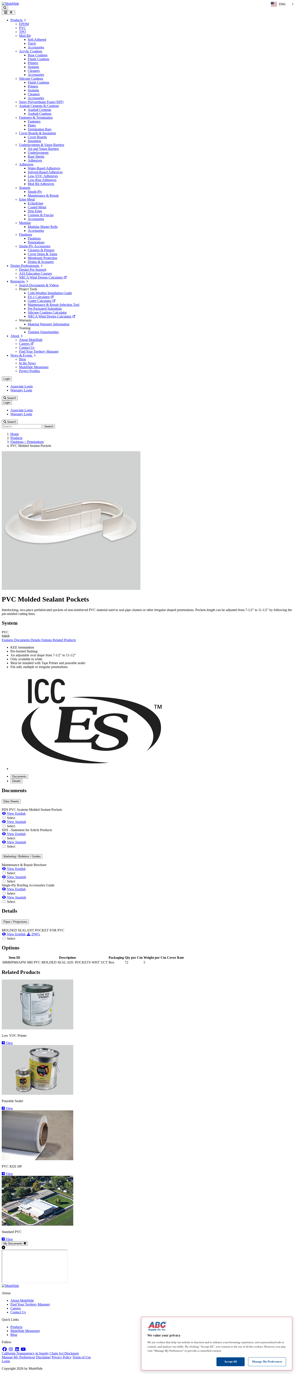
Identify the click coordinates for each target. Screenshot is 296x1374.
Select (11, 818)
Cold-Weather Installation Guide (50, 293)
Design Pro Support (32, 269)
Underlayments (38, 152)
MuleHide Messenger (34, 367)
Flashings (25, 234)
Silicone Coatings (31, 78)
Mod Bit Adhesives (41, 184)
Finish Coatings (38, 59)
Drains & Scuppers (41, 262)
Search (11, 398)
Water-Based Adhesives (44, 168)
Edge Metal (27, 199)
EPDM (24, 24)
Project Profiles (29, 371)
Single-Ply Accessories (34, 246)
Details (36, 640)
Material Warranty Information (48, 324)
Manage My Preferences (18, 1357)
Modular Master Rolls (43, 227)
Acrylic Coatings (30, 51)
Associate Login (21, 386)
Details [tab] (16, 781)
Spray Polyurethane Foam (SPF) (41, 102)
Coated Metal (37, 207)
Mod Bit (25, 35)
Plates (32, 125)
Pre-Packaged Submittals (45, 308)
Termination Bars (39, 129)
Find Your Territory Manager (39, 351)
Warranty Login (21, 390)
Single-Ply (35, 191)
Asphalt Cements (39, 110)
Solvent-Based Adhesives (45, 172)
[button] (5, 8)
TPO (22, 32)
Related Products (64, 640)
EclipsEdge (35, 203)
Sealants (33, 67)
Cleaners (34, 71)
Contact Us (26, 347)
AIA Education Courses (35, 273)
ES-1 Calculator (39, 297)
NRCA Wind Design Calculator (41, 277)
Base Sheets (36, 156)
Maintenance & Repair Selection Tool (53, 305)
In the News (27, 363)
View (9, 1043)
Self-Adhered (37, 39)
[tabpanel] (148, 846)
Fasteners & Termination (36, 117)
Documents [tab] (19, 776)
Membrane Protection (42, 258)
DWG (35, 934)
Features (8, 640)
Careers (24, 344)
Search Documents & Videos (39, 285)
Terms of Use (81, 1357)
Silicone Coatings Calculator (47, 312)
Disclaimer (43, 1357)
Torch (32, 43)
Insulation (34, 141)
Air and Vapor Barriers (43, 149)
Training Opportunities (43, 332)
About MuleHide (30, 340)
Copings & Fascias (41, 215)
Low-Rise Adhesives (42, 180)
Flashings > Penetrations (27, 442)
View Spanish (16, 822)
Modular (25, 223)
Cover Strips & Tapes (42, 254)
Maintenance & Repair (43, 195)
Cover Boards (37, 137)
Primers (33, 63)
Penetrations (36, 242)
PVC (22, 28)
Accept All (230, 1361)
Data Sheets (11, 801)
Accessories (36, 47)
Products (16, 438)
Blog (22, 359)
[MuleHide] (10, 3)
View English (16, 813)
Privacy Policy (62, 1357)
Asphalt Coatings (39, 113)
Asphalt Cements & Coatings (39, 106)
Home (14, 434)
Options (47, 640)
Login (6, 378)
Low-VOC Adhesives (43, 176)
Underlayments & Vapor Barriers (41, 145)
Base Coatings (37, 55)
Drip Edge (35, 211)
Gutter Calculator (40, 301)
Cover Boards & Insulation (37, 133)
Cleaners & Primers (41, 250)
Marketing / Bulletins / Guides (22, 856)
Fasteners (34, 121)
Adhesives (35, 160)
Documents (22, 640)
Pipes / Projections (15, 921)
